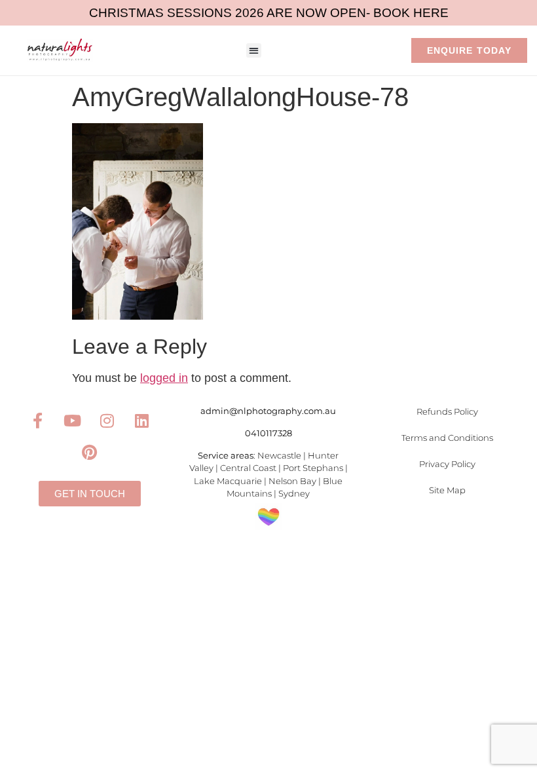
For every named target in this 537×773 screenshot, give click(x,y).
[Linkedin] (141, 420)
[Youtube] (72, 420)
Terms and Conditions (447, 437)
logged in (164, 378)
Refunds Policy (447, 411)
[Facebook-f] (37, 420)
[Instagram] (106, 420)
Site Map (447, 490)
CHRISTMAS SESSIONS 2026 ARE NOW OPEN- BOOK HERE (269, 13)
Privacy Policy (447, 464)
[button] (253, 50)
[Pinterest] (89, 452)
